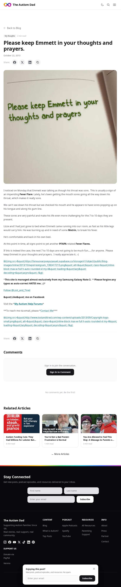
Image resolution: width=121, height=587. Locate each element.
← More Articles (60, 454)
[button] (60, 127)
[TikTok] (23, 542)
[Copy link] (38, 62)
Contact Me (47, 310)
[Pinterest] (33, 542)
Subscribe (85, 499)
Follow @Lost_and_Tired (17, 290)
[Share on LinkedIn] (30, 62)
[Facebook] (9, 542)
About (104, 525)
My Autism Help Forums (28, 303)
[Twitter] (19, 542)
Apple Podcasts (69, 525)
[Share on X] (22, 62)
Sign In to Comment (60, 372)
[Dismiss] (94, 568)
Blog (45, 525)
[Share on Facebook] (15, 62)
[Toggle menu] (114, 5)
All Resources (88, 525)
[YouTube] (14, 542)
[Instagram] (5, 542)
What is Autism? (50, 530)
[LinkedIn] (28, 542)
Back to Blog (14, 28)
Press (104, 530)
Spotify (65, 530)
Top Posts (47, 536)
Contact (105, 541)
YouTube (66, 536)
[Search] (108, 4)
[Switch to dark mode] (102, 4)
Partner (105, 536)
